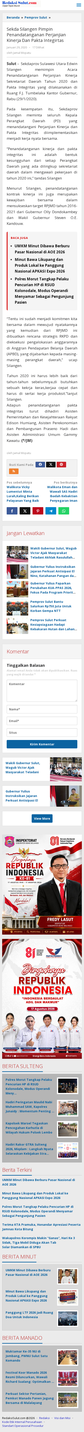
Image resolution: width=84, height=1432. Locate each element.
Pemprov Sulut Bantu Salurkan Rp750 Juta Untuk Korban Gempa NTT (51, 606)
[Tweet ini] (25, 510)
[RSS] (14, 471)
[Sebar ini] (12, 510)
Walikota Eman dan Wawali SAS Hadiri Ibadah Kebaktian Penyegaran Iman (62, 491)
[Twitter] (51, 464)
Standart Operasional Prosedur (23, 1426)
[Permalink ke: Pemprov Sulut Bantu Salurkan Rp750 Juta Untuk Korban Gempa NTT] (17, 607)
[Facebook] (40, 464)
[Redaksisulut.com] (21, 4)
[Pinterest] (61, 464)
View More (42, 818)
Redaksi (44, 1418)
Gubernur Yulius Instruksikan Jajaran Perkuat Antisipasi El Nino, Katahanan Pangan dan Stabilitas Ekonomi (25, 800)
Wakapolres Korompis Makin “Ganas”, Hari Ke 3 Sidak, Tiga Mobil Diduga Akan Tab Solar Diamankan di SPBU (38, 1242)
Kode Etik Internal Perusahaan (22, 1422)
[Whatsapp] (63, 510)
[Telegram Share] (50, 510)
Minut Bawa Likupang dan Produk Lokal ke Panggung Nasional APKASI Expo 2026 (40, 265)
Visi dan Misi (62, 1418)
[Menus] (79, 5)
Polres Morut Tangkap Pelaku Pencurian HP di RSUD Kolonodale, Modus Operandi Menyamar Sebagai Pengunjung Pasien (44, 290)
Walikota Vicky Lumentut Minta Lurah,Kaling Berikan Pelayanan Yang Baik (23, 491)
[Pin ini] (38, 510)
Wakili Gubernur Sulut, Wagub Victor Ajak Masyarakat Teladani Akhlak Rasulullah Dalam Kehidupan (25, 772)
